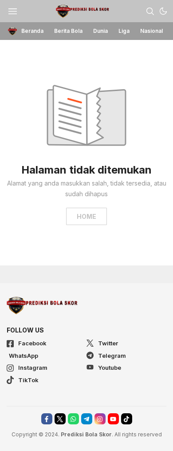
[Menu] (12, 11)
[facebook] (46, 418)
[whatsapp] (73, 418)
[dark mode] (163, 11)
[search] (150, 11)
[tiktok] (126, 418)
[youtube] (113, 418)
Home (86, 216)
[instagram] (100, 418)
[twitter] (60, 418)
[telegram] (86, 418)
